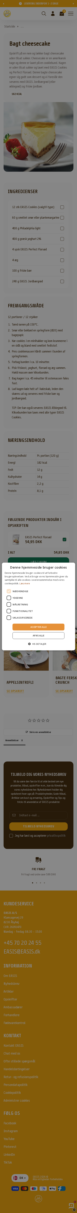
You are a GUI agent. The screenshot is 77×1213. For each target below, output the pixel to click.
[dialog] (38, 606)
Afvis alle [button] (38, 635)
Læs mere (25, 583)
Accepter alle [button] (38, 627)
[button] (38, 644)
